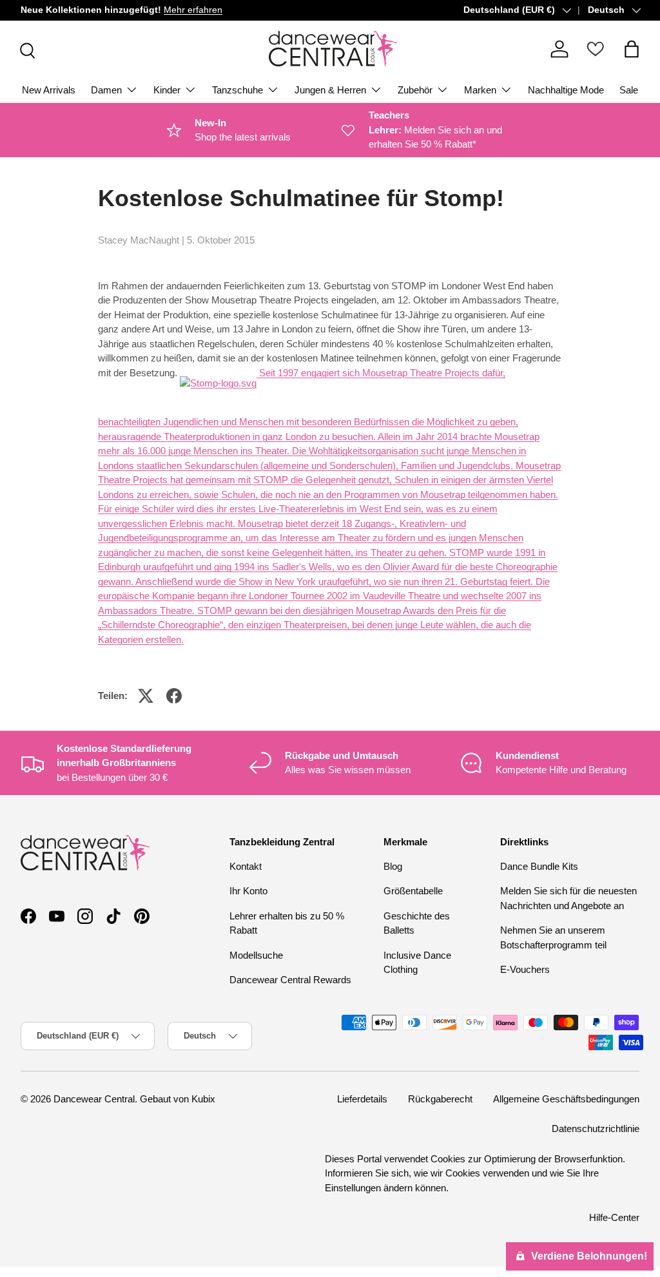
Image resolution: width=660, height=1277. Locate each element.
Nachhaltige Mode (566, 89)
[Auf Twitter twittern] (145, 696)
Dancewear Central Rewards (290, 979)
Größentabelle (413, 890)
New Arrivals (48, 89)
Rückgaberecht (440, 1098)
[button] (631, 49)
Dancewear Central (94, 1098)
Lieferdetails (362, 1098)
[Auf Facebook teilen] (174, 696)
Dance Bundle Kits (539, 866)
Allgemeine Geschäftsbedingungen (566, 1098)
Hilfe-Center (614, 1217)
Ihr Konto (248, 890)
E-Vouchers (525, 969)
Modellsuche (256, 955)
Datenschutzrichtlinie (595, 1128)
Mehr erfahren (193, 10)
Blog (392, 866)
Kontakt (245, 866)
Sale (628, 89)
